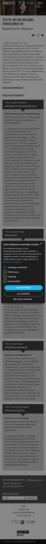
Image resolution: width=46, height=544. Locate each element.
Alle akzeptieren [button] (23, 288)
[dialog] (23, 272)
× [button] (41, 243)
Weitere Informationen (12, 262)
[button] (23, 299)
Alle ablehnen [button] (23, 294)
